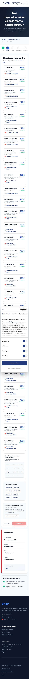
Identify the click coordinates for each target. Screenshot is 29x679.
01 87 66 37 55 (8, 614)
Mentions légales (6, 668)
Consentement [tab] (6, 314)
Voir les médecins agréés (12, 515)
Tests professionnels (7, 634)
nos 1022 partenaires (13, 322)
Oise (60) (16, 487)
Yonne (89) (15, 497)
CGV (3, 675)
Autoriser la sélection (14, 368)
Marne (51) (15, 494)
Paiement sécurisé (6, 649)
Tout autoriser (14, 363)
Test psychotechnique (13, 39)
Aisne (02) (8, 494)
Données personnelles (7, 672)
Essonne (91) (9, 487)
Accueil (3, 39)
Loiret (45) (8, 490)
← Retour (7, 523)
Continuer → (19, 523)
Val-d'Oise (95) (16, 490)
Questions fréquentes (7, 646)
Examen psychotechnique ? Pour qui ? (12, 644)
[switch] (25, 346)
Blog (3, 652)
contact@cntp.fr (8, 617)
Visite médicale (6, 632)
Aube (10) (8, 497)
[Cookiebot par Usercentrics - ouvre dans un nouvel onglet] (20, 309)
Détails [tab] (15, 314)
